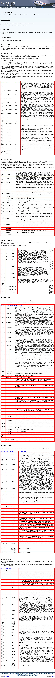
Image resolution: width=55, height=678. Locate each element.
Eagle (20, 673)
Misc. (37, 674)
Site (43, 7)
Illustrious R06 (38, 673)
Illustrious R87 (33, 673)
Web (41, 7)
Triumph (23, 674)
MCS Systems (6, 676)
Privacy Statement (35, 675)
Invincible (45, 673)
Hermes (30, 673)
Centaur (18, 673)
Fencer (25, 673)
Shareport (53, 676)
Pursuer (18, 674)
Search (53, 7)
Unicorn (26, 674)
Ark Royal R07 (12, 673)
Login (54, 6)
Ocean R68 (49, 673)
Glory (28, 673)
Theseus (20, 674)
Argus (4, 673)
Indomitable (42, 673)
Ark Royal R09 (7, 673)
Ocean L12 (52, 673)
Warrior (35, 674)
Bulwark (15, 673)
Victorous (32, 674)
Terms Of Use (30, 675)
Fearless (23, 673)
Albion (2, 673)
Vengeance (29, 674)
